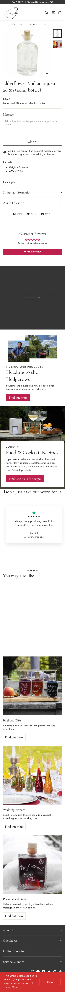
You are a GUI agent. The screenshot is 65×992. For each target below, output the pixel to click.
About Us (9, 930)
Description (10, 182)
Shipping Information (17, 192)
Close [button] (50, 982)
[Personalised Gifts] (32, 864)
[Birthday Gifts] (32, 685)
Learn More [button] (11, 987)
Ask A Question (13, 203)
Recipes (51, 463)
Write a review (32, 251)
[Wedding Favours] (32, 775)
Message (8, 114)
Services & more (13, 962)
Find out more (49, 325)
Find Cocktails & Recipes (25, 479)
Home (5, 25)
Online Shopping (14, 951)
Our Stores (10, 941)
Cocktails (36, 463)
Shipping (20, 103)
